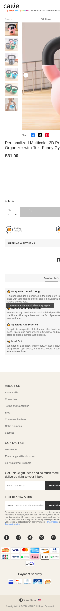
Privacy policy (52, 522)
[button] (25, 75)
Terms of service (12, 524)
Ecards (8, 19)
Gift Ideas (46, 19)
